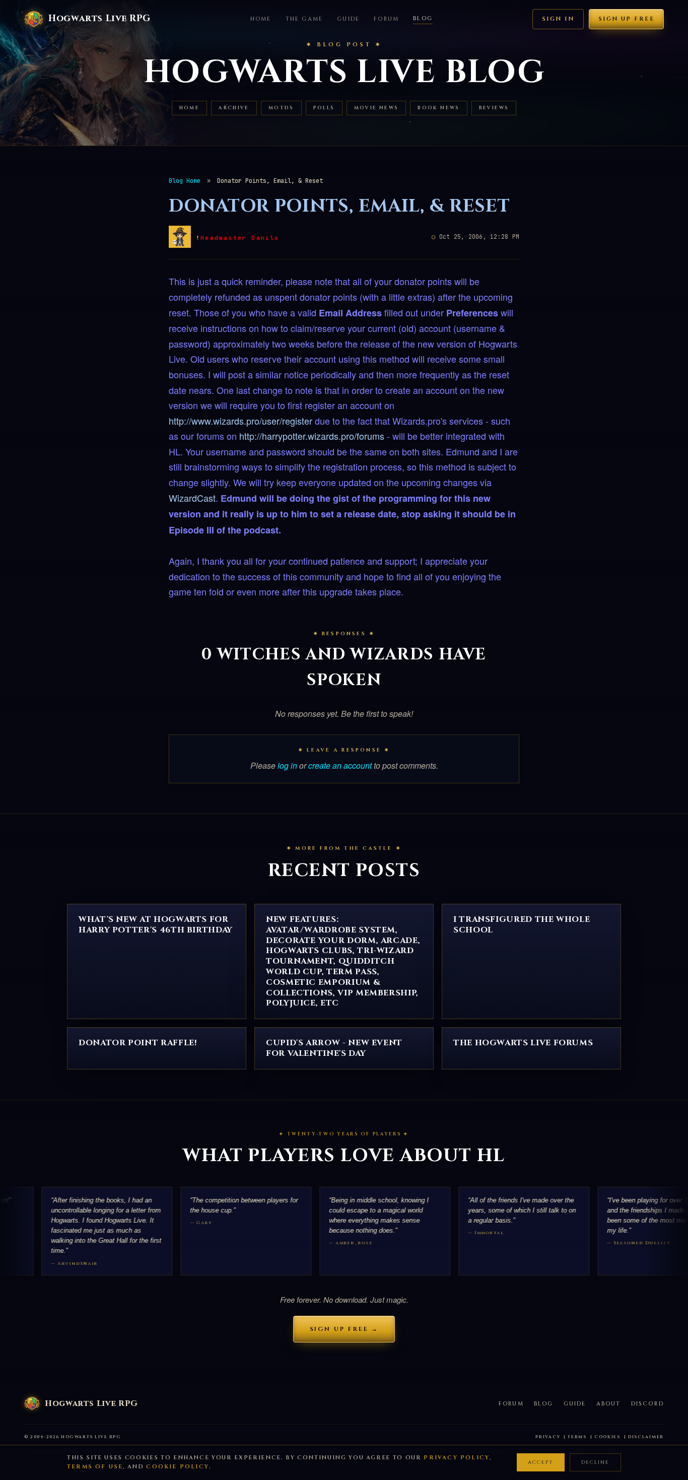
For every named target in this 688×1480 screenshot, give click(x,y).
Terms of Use (95, 1466)
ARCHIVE (234, 108)
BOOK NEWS (438, 108)
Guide (348, 19)
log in (287, 765)
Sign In (558, 19)
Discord (647, 1403)
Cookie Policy (177, 1466)
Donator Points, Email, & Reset (339, 206)
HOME (189, 108)
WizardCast (192, 497)
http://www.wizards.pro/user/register (240, 420)
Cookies (607, 1437)
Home (260, 19)
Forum (386, 19)
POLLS (324, 108)
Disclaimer (646, 1437)
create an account (340, 765)
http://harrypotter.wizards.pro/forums (311, 435)
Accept (541, 1462)
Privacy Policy (457, 1457)
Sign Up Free (626, 19)
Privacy (547, 1437)
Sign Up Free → (344, 1329)
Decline (595, 1462)
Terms (577, 1437)
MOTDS (281, 108)
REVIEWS (494, 108)
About (608, 1403)
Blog (423, 18)
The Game (304, 19)
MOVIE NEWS (376, 108)
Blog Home (184, 181)
